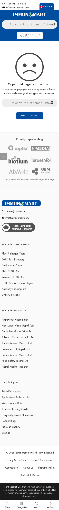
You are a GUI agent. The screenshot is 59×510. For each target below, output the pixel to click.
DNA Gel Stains (11, 295)
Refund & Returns (31, 475)
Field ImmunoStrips (12, 265)
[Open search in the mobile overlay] (29, 24)
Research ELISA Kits (13, 277)
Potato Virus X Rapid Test (16, 349)
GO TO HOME (29, 115)
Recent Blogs (9, 421)
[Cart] (27, 35)
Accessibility (11, 468)
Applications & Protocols (15, 397)
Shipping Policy (46, 468)
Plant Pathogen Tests (13, 253)
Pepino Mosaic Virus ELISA (17, 355)
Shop (7, 507)
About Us (28, 468)
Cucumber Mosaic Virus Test (17, 331)
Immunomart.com (24, 452)
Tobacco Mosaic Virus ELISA (18, 337)
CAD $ (46, 7)
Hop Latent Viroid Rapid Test (18, 326)
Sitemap (6, 433)
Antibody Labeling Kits (14, 289)
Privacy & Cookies (15, 460)
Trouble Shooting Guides (15, 409)
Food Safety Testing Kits (15, 361)
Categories (22, 507)
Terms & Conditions (41, 460)
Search (37, 507)
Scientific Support (11, 391)
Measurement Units (12, 403)
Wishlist (50, 507)
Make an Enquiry (11, 427)
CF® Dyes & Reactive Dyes (17, 283)
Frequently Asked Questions (17, 415)
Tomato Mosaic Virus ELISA (17, 343)
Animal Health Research (15, 367)
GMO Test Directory (13, 259)
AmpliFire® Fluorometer (15, 320)
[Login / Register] (22, 35)
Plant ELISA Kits (10, 271)
